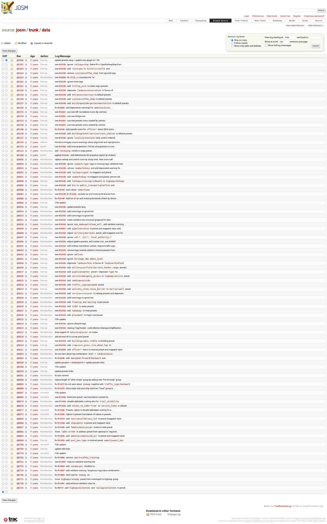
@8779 (20, 453)
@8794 (20, 449)
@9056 (20, 207)
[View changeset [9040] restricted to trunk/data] (26, 263)
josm (20, 30)
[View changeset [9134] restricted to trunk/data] (26, 142)
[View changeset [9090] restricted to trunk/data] (26, 181)
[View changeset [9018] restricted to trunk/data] (26, 336)
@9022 (20, 332)
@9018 (20, 336)
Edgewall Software (35, 521)
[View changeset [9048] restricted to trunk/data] (26, 233)
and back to (303, 37)
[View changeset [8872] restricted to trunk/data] (26, 414)
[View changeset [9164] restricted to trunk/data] (26, 73)
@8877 (20, 410)
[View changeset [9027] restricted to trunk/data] (26, 310)
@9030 (20, 297)
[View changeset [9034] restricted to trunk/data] (26, 284)
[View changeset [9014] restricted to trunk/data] (26, 345)
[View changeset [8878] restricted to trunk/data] (26, 405)
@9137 (20, 138)
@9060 (20, 202)
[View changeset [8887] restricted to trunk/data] (26, 392)
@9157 (20, 103)
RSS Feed (155, 514)
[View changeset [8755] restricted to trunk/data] (26, 466)
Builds (292, 21)
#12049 (61, 358)
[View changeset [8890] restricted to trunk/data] (26, 379)
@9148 (20, 129)
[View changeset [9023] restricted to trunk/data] (26, 328)
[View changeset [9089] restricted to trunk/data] (26, 185)
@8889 (20, 384)
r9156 (72, 77)
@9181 (20, 64)
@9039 (20, 267)
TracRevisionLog (282, 506)
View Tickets (241, 21)
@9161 (20, 86)
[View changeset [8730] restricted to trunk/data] (26, 483)
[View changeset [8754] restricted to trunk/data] (26, 470)
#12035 (62, 349)
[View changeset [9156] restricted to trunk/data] (26, 107)
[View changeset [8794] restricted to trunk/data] (26, 449)
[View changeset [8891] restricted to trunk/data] (26, 375)
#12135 (62, 64)
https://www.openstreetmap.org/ (310, 518)
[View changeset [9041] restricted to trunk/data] (26, 259)
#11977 (61, 384)
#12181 (65, 155)
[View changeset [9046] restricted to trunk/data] (26, 241)
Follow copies (241, 43)
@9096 (20, 159)
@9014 (20, 345)
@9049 (20, 228)
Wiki (171, 21)
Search (318, 21)
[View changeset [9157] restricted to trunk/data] (26, 103)
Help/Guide (272, 16)
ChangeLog (173, 514)
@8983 (20, 358)
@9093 (20, 168)
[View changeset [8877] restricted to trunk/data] (26, 410)
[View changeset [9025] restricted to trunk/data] (26, 319)
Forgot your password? (314, 16)
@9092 (20, 172)
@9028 (20, 306)
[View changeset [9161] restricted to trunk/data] (26, 86)
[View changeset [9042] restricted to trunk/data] (26, 254)
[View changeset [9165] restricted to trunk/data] (26, 68)
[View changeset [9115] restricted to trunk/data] (26, 150)
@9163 (20, 77)
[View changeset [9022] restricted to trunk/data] (26, 332)
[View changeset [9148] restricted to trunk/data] (26, 129)
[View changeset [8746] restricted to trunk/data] (26, 475)
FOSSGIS (256, 518)
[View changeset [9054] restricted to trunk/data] (26, 211)
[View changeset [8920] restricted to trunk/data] (26, 371)
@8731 (20, 479)
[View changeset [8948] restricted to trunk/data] (26, 367)
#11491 (61, 483)
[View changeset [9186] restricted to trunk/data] (26, 60)
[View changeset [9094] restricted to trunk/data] (26, 164)
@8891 (20, 375)
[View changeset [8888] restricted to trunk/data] (26, 388)
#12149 (62, 194)
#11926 (62, 401)
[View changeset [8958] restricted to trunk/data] (26, 362)
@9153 (20, 120)
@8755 (20, 466)
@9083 (20, 194)
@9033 (20, 289)
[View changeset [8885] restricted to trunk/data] (26, 397)
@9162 (20, 81)
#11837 (62, 462)
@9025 (20, 319)
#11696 (62, 406)
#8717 (60, 488)
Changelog (200, 21)
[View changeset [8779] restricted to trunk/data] (26, 453)
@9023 (20, 328)
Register (297, 16)
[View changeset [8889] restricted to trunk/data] (26, 384)
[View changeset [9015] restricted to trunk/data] (26, 341)
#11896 (61, 436)
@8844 (20, 440)
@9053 (20, 215)
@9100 (20, 155)
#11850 (61, 475)
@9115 (20, 150)
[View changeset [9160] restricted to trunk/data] (26, 90)
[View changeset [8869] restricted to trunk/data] (26, 418)
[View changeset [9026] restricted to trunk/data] (26, 315)
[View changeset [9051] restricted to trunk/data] (26, 220)
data (46, 30)
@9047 (20, 237)
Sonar (305, 21)
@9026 (20, 315)
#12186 (62, 146)
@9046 (20, 241)
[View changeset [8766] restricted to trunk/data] (26, 457)
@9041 (20, 259)
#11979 (61, 388)
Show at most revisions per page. (286, 41)
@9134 (20, 142)
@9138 (20, 133)
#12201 (62, 112)
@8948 (20, 367)
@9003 (20, 354)
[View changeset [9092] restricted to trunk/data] (26, 172)
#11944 (61, 423)
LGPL (315, 521)
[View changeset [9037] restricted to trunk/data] (26, 272)
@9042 (20, 254)
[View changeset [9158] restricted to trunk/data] (26, 99)
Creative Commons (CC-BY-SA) (258, 521)
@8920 (20, 371)
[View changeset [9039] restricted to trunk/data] (26, 267)
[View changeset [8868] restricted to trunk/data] (26, 423)
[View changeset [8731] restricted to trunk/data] (26, 479)
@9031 (20, 293)
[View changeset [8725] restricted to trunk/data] (26, 488)
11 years (34, 60)
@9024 (20, 323)
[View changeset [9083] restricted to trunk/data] (26, 194)
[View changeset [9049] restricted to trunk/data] (26, 228)
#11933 (61, 440)
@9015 (20, 341)
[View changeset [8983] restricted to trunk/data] (26, 358)
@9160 (20, 90)
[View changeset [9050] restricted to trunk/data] (26, 224)
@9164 (20, 73)
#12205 (62, 77)
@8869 (20, 418)
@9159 (20, 94)
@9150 (20, 125)
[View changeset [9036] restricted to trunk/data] (26, 276)
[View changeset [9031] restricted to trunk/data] (26, 293)
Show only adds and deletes (247, 46)
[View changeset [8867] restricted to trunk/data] (26, 427)
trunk (33, 30)
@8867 (20, 427)
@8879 (20, 401)
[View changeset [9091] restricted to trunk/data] (26, 177)
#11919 (61, 419)
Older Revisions (315, 25)
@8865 (20, 436)
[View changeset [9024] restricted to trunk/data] (26, 323)
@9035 (20, 280)
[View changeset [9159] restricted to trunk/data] (26, 94)
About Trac (285, 16)
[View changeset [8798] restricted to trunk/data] (26, 444)
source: (8, 30)
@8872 (20, 414)
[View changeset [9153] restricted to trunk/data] (26, 120)
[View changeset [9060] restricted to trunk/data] (26, 202)
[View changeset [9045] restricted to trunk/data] (26, 246)
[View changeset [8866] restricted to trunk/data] (26, 431)
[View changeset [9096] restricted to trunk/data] (26, 159)
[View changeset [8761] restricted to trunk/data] (26, 462)
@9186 (20, 60)
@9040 (20, 263)
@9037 (20, 272)
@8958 (20, 362)
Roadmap (277, 21)
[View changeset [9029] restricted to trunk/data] (26, 302)
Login (246, 16)
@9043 (20, 250)
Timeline (184, 21)
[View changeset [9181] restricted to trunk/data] (26, 64)
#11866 (61, 457)
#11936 (62, 397)
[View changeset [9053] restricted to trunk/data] (26, 215)
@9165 (20, 68)
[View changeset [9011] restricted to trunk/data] (26, 349)
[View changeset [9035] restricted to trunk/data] (26, 280)
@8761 (20, 462)
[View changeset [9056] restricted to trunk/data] (26, 207)
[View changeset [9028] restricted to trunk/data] (26, 306)
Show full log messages (279, 45)
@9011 (20, 349)
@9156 (20, 107)
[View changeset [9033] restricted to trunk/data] (26, 289)
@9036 (20, 276)
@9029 (20, 302)
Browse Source (220, 21)
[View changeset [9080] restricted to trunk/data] (26, 198)
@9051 (20, 220)
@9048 (20, 233)
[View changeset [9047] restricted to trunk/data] (26, 237)
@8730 (20, 483)
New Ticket (260, 21)
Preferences (258, 16)
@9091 (20, 177)
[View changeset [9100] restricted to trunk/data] (26, 155)
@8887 (20, 392)
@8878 (20, 405)
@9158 (20, 99)
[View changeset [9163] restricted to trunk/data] (26, 77)
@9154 (20, 116)
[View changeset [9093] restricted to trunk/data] (26, 168)
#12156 (72, 194)
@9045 (20, 246)
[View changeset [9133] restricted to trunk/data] (26, 146)
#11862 (61, 466)
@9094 (20, 164)
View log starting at (274, 37)
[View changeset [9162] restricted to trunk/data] (26, 81)
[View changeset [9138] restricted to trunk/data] (26, 133)
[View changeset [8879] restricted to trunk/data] (26, 401)
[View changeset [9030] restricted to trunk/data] (26, 297)
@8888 (20, 388)
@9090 (20, 181)
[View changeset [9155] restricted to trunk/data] (26, 112)
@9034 (20, 284)
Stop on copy (240, 40)
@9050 (20, 224)
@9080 (20, 198)
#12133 (61, 190)
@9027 (20, 310)
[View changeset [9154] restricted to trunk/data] (26, 116)
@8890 (20, 379)
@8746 (20, 475)
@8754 (20, 470)
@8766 (20, 457)
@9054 (20, 211)
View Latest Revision (295, 25)
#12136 (61, 129)
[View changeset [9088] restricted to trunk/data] (26, 189)
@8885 (20, 397)
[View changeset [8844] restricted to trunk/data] (26, 440)
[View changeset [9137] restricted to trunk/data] (26, 138)
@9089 (20, 185)
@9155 (20, 112)
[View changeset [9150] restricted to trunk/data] (26, 125)
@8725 (20, 488)
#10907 (62, 228)
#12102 (62, 207)
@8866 (20, 431)
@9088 (20, 189)
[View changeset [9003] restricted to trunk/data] (26, 354)
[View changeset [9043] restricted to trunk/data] (26, 250)
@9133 (20, 146)
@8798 (20, 444)
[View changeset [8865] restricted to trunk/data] (26, 436)
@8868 (20, 423)
